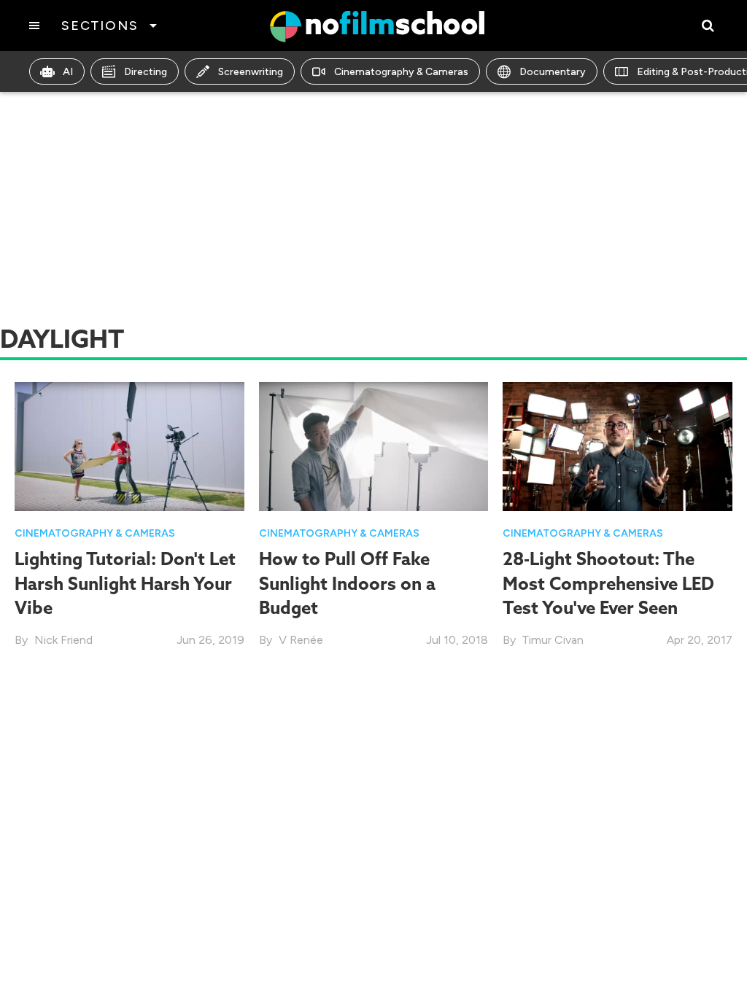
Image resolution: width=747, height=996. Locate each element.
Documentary (552, 72)
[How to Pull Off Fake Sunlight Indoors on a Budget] (374, 445)
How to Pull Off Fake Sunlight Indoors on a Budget (347, 583)
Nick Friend (63, 640)
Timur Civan (553, 640)
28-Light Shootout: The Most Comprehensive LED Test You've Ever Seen (608, 583)
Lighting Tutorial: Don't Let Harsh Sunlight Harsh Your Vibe (125, 583)
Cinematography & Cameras (401, 72)
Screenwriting (250, 72)
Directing (145, 72)
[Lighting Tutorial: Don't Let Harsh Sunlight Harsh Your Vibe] (129, 445)
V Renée (301, 640)
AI (68, 72)
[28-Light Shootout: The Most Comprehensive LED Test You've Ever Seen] (617, 445)
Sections (99, 25)
